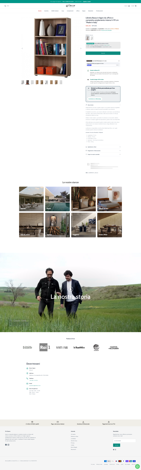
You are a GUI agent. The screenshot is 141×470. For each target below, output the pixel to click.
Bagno (83, 10)
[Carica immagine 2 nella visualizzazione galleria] (51, 48)
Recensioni (73, 449)
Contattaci (73, 438)
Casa (63, 10)
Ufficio (77, 10)
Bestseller (90, 10)
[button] (70, 289)
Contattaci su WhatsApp (94, 98)
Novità (39, 10)
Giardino (46, 10)
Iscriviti (116, 445)
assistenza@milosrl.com (34, 385)
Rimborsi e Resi (74, 436)
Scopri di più (106, 45)
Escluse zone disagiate (106, 30)
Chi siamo (73, 434)
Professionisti (99, 10)
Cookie (72, 445)
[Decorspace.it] (70, 6)
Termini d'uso (74, 440)
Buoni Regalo (74, 447)
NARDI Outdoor (55, 10)
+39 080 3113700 (33, 380)
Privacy (72, 442)
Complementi (70, 10)
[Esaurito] (87, 38)
